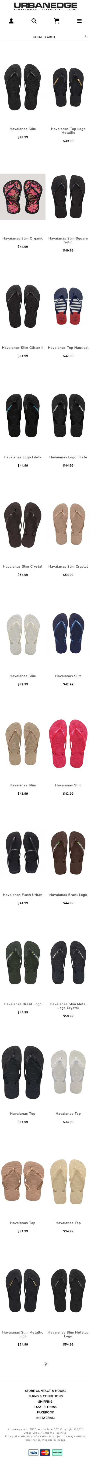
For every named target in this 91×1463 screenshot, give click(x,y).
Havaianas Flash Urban (22, 895)
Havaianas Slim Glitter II (22, 347)
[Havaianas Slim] (23, 87)
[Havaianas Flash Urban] (23, 853)
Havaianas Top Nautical (68, 347)
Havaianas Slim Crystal (22, 566)
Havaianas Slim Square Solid (68, 240)
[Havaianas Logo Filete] (23, 416)
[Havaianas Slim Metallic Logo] (23, 1291)
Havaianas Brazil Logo (68, 895)
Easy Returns (45, 1407)
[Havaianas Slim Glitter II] (23, 306)
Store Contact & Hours (45, 1391)
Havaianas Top (22, 1113)
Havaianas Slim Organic (23, 238)
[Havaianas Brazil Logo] (68, 853)
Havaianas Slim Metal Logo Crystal (68, 1006)
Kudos (61, 1440)
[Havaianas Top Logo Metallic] (68, 87)
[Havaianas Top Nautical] (68, 306)
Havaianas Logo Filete (23, 457)
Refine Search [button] (44, 37)
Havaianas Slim (23, 129)
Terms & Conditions (45, 1396)
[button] (11, 20)
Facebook (45, 1412)
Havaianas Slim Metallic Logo (22, 1334)
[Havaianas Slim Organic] (23, 197)
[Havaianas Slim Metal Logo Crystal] (68, 963)
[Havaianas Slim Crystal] (23, 525)
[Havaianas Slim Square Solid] (68, 197)
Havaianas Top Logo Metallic (68, 131)
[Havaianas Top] (23, 1072)
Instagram (45, 1418)
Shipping (45, 1402)
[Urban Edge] (45, 5)
